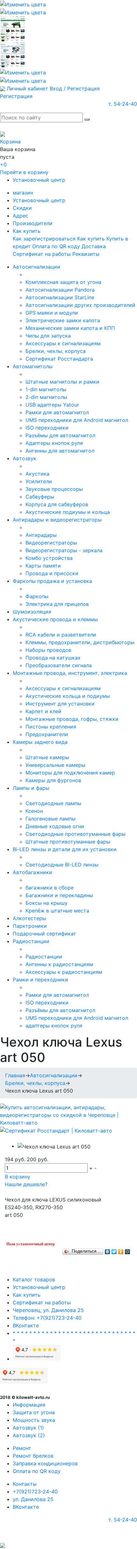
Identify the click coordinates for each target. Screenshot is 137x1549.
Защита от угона (34, 1412)
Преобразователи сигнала (58, 665)
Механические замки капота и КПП (70, 328)
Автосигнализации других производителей (80, 305)
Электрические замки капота (62, 320)
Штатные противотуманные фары (67, 841)
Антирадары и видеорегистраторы (57, 519)
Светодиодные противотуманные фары (75, 834)
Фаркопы (36, 596)
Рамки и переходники (40, 979)
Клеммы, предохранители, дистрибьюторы (79, 642)
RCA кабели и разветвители (60, 634)
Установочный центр (39, 180)
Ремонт (22, 1448)
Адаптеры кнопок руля (54, 443)
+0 (3, 164)
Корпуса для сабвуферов (56, 504)
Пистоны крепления (50, 726)
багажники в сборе (49, 887)
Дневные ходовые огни (54, 826)
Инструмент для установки (60, 703)
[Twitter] (114, 1250)
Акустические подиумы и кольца (67, 512)
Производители (33, 223)
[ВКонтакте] (107, 1250)
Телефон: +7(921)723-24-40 (47, 1318)
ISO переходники (46, 427)
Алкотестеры (29, 918)
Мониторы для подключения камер (70, 772)
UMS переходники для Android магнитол (76, 420)
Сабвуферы (39, 496)
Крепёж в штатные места (57, 910)
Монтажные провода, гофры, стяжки (72, 719)
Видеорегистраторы (51, 542)
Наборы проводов (48, 650)
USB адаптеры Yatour (52, 404)
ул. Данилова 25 (33, 1499)
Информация (29, 1404)
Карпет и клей (43, 711)
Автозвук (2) (29, 1435)
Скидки (22, 208)
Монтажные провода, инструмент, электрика (70, 673)
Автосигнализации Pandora (60, 289)
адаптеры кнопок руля (53, 1025)
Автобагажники (32, 872)
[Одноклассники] (121, 1250)
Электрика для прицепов (57, 604)
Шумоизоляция (32, 611)
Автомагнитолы (33, 366)
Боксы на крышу (46, 903)
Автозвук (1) (28, 1427)
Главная (15, 1075)
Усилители (38, 481)
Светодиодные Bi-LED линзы (61, 864)
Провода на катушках (53, 657)
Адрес (20, 215)
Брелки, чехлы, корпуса (55, 351)
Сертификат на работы (42, 254)
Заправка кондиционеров (45, 1463)
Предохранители (46, 734)
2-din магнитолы (46, 397)
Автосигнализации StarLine (59, 297)
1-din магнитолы (45, 389)
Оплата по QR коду (56, 246)
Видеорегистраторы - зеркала (64, 550)
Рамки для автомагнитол (57, 412)
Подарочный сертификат (44, 933)
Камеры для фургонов (53, 780)
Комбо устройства (49, 558)
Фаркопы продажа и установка (52, 581)
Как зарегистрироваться (44, 238)
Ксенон (34, 811)
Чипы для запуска (48, 335)
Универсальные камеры (55, 765)
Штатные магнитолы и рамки (62, 381)
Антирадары (41, 535)
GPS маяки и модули (51, 312)
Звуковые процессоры (54, 489)
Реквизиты (85, 254)
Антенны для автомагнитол (59, 450)
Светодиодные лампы (53, 803)
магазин (23, 192)
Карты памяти (43, 565)
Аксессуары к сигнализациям (63, 343)
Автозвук (24, 458)
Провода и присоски (51, 573)
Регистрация (16, 96)
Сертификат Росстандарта (59, 358)
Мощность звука (34, 1420)
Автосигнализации (36, 266)
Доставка (94, 246)
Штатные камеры (47, 757)
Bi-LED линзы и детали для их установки (65, 849)
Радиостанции (31, 941)
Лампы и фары (31, 788)
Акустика (37, 473)
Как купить (26, 231)
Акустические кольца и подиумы (67, 696)
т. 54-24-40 (122, 104)
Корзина (10, 141)
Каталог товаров (34, 1279)
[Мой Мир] (127, 1250)
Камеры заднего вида (40, 742)
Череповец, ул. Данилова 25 (48, 1310)
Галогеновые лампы (50, 818)
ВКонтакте (26, 1325)
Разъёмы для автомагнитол (60, 435)
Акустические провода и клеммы (55, 619)
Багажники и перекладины (59, 895)
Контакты (25, 1484)
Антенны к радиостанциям (59, 964)
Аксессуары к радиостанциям (63, 972)
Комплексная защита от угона (63, 282)
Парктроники (30, 926)
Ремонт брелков (33, 1456)
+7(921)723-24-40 (35, 1491)
